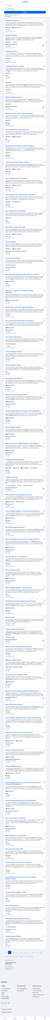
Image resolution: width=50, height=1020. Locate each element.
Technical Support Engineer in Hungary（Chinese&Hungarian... (23, 411)
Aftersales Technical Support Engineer (16, 394)
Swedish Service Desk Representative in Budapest (19, 146)
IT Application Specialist (12, 20)
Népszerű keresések (10, 960)
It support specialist (11, 35)
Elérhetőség (4, 990)
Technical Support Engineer (13, 427)
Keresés (25, 12)
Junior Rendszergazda (11, 905)
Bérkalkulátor (36, 997)
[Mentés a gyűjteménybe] (44, 20)
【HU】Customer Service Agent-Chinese (17, 162)
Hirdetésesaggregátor (22, 988)
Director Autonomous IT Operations (15, 818)
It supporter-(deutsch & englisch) (14, 629)
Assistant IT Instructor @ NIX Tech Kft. (16, 674)
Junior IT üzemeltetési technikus (14, 750)
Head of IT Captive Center (12, 570)
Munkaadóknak (20, 990)
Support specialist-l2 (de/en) (13, 97)
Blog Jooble (35, 992)
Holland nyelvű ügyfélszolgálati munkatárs (17, 918)
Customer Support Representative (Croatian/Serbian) (20, 800)
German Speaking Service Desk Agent (16, 178)
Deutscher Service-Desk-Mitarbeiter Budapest (18, 646)
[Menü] (2, 2)
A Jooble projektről (6, 988)
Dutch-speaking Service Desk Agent (15, 211)
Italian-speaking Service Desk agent (15, 835)
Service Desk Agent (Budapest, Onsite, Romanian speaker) (22, 274)
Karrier (3, 992)
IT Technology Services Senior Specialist (17, 129)
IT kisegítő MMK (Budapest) (13, 766)
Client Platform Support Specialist (15, 227)
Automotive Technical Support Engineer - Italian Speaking (22, 443)
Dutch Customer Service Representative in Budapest (20, 194)
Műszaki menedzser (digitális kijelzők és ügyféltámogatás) (22, 691)
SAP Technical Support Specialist (14, 527)
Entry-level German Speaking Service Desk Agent (19, 320)
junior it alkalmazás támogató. (14, 704)
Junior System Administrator (13, 337)
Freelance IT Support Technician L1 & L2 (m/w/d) (19, 732)
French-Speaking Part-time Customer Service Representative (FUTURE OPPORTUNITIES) (23, 783)
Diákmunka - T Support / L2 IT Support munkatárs (19, 290)
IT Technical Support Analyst (13, 351)
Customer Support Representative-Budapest (18, 862)
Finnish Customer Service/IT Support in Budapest (19, 307)
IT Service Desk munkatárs (13, 258)
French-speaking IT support (13, 365)
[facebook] (2, 1003)
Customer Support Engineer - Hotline (15, 892)
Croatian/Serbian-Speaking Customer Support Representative (23, 717)
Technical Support (10, 242)
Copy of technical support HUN (14, 849)
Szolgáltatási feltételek (6, 1009)
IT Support (8, 82)
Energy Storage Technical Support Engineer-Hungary (20, 601)
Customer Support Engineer (13, 936)
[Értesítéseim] (48, 2)
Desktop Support (10, 617)
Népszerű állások (8, 966)
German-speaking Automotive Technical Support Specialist (22, 539)
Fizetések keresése (37, 990)
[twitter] (5, 1003)
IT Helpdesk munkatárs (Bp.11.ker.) (15, 459)
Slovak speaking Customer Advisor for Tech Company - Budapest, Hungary (21, 877)
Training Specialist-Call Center (14, 378)
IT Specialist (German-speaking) (14, 66)
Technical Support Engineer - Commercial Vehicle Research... (22, 511)
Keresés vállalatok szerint (38, 994)
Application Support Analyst (13, 660)
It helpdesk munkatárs (11, 477)
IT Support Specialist (11, 51)
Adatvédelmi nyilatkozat (6, 1012)
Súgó (3, 994)
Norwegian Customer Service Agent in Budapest (19, 113)
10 (40, 952)
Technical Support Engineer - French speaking (18, 587)
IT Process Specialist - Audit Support (15, 556)
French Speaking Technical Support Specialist (18, 494)
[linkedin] (8, 1003)
